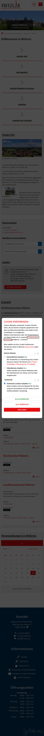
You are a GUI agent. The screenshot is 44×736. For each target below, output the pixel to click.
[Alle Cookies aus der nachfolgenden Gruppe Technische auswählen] (35, 380)
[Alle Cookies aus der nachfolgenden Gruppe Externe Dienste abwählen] (38, 353)
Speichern (22, 410)
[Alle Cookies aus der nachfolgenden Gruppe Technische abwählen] (38, 380)
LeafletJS (32, 364)
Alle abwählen (22, 404)
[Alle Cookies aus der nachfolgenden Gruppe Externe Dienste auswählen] (35, 353)
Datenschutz (29, 347)
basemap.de (21, 364)
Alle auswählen (22, 399)
